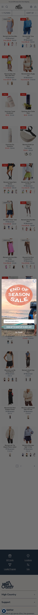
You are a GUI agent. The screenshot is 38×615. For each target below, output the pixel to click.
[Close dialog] (34, 281)
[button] (4, 611)
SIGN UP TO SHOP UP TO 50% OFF (19, 327)
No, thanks (19, 332)
